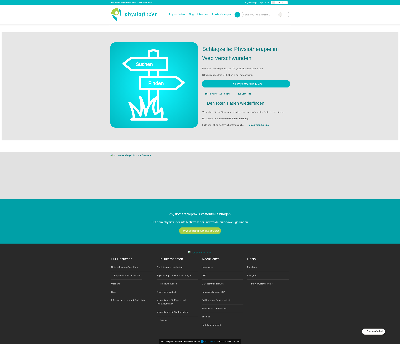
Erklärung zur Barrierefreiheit (216, 300)
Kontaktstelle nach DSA (213, 292)
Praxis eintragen (221, 14)
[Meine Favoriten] (237, 14)
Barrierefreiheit (374, 331)
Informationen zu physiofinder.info (128, 300)
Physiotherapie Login (253, 2)
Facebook (252, 267)
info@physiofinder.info (261, 283)
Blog (191, 14)
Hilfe (267, 2)
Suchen (286, 14)
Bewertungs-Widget (166, 292)
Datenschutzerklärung (213, 283)
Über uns (202, 14)
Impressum (207, 267)
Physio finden (177, 14)
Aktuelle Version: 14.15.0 (228, 341)
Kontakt (163, 320)
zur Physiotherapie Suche (247, 83)
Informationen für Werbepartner (172, 312)
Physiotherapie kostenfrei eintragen (174, 275)
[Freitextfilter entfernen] (280, 14)
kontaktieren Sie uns (258, 125)
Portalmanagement (211, 325)
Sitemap (206, 316)
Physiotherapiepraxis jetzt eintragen (201, 230)
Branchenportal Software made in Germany (179, 341)
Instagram (252, 275)
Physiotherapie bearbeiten (169, 267)
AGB (204, 275)
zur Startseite (244, 93)
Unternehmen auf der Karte (124, 267)
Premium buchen (168, 283)
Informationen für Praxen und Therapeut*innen (171, 302)
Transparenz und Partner (214, 308)
